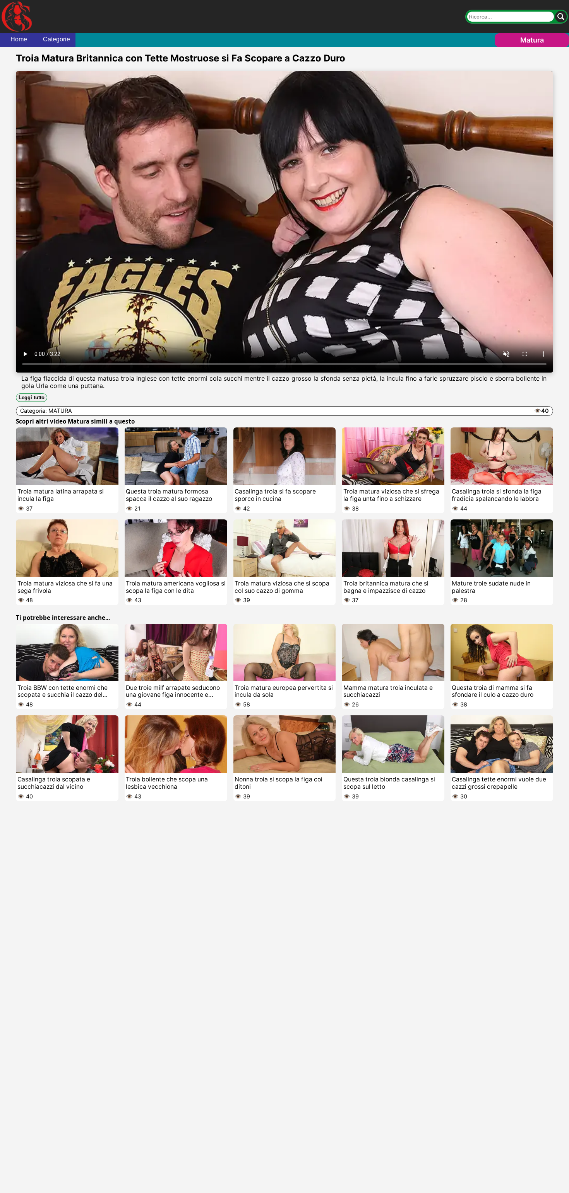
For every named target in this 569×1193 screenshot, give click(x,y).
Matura (532, 40)
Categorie (56, 39)
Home (18, 39)
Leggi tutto (32, 397)
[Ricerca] (561, 16)
